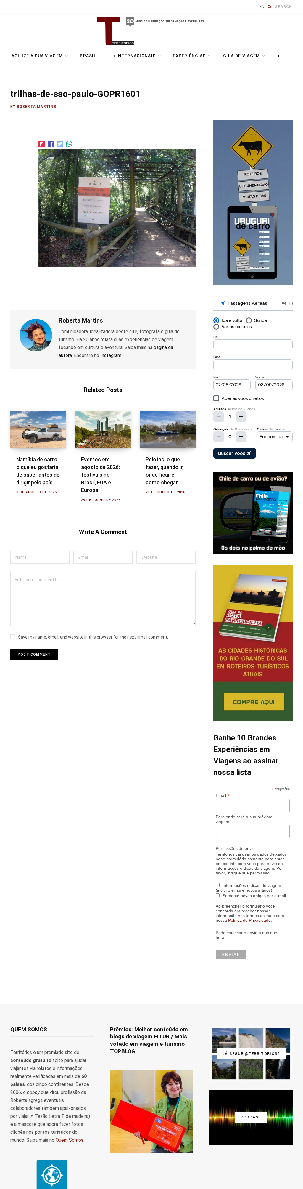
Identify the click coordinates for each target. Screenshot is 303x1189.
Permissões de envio (235, 848)
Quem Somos (69, 1140)
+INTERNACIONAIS (134, 55)
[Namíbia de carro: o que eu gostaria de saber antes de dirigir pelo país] (38, 429)
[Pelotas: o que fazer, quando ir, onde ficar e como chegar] (168, 429)
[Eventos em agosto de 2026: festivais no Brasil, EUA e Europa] (103, 429)
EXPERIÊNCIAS (189, 55)
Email (223, 795)
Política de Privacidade (249, 920)
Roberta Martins (37, 107)
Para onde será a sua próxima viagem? (244, 819)
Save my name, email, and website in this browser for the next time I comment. (93, 637)
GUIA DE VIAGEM (241, 55)
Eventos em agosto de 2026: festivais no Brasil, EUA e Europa (100, 474)
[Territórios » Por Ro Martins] (151, 31)
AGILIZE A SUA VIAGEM (37, 55)
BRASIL (88, 55)
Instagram (110, 355)
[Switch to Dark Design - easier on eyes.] (262, 6)
